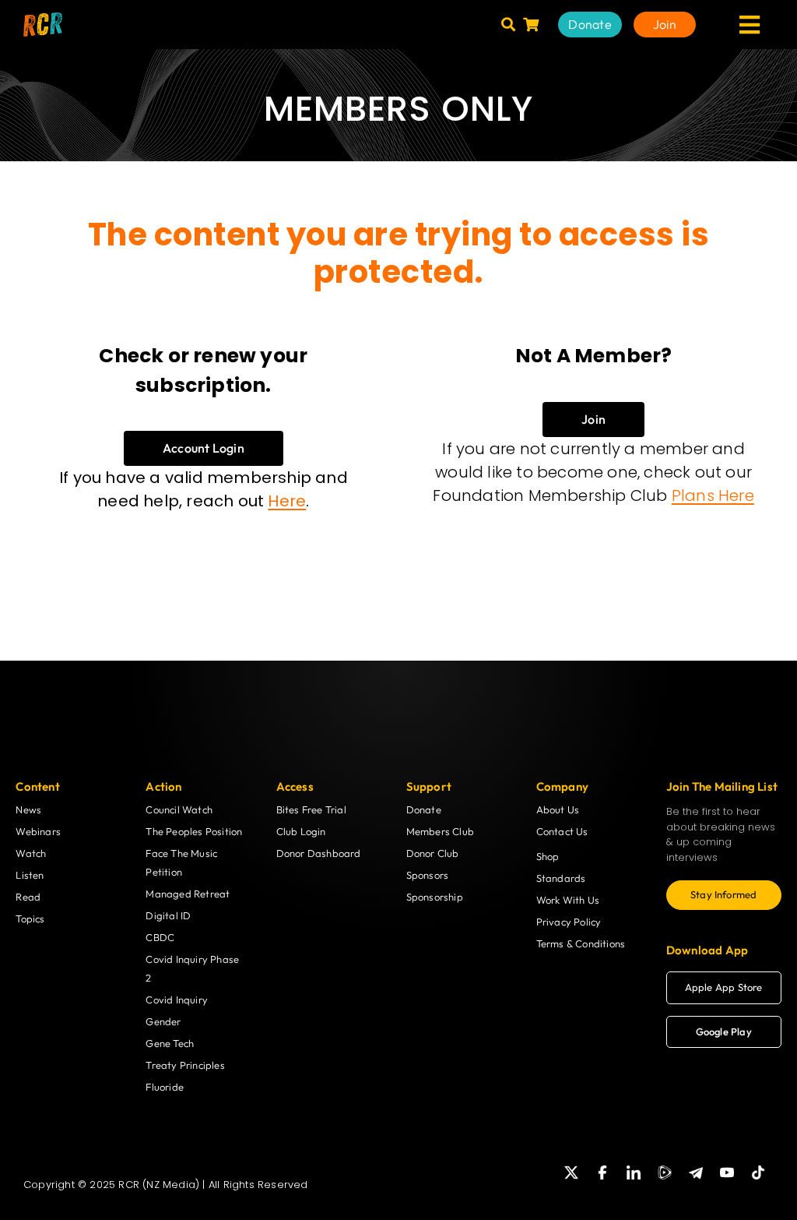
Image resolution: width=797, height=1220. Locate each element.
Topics (30, 918)
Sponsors (427, 875)
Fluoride (165, 1087)
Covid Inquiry (177, 999)
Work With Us (567, 900)
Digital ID (168, 915)
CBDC (160, 937)
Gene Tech (170, 1043)
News (28, 809)
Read (28, 896)
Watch (31, 853)
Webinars (38, 831)
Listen (30, 875)
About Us (558, 809)
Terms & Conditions (581, 943)
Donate (423, 809)
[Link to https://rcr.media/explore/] (508, 24)
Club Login (301, 831)
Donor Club (432, 853)
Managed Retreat (188, 893)
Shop (548, 856)
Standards (561, 878)
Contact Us (562, 831)
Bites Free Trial (311, 809)
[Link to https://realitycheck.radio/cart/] (531, 24)
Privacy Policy (569, 921)
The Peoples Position (194, 831)
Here (287, 501)
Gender (163, 1021)
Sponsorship (434, 896)
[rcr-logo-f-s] (42, 18)
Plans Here (713, 495)
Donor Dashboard (318, 853)
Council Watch (179, 809)
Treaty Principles (185, 1065)
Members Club (440, 831)
